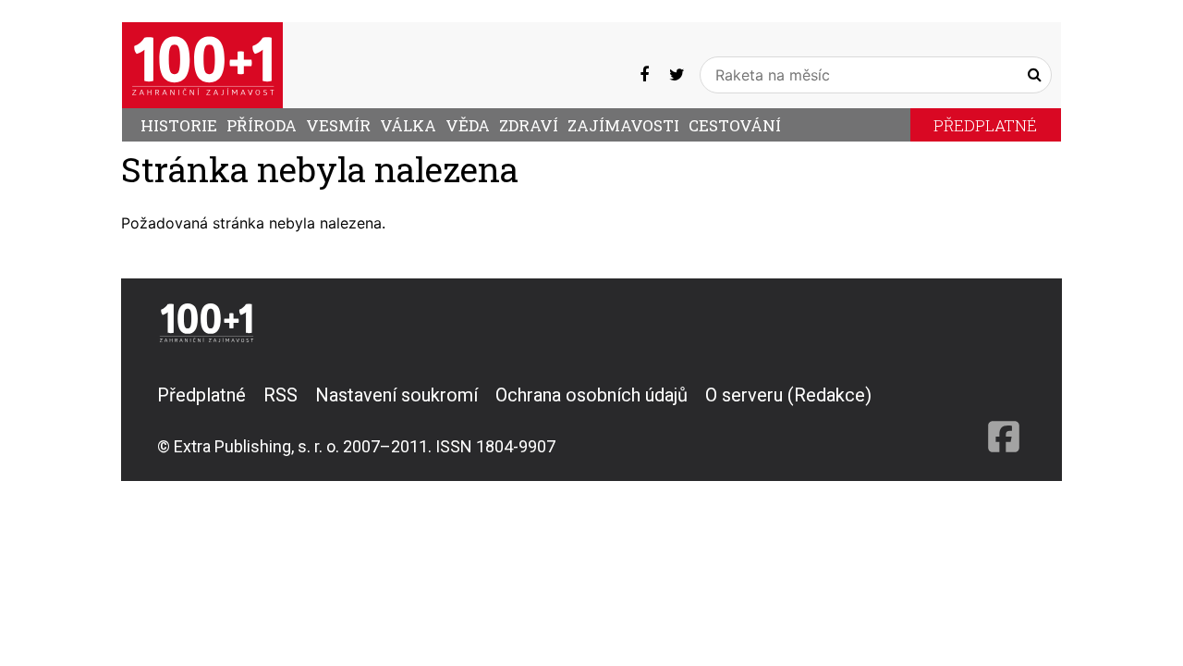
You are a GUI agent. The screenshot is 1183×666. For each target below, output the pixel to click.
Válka (408, 125)
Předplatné (985, 125)
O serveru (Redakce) (788, 395)
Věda (467, 125)
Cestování (735, 125)
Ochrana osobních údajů (591, 395)
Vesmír (338, 125)
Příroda (261, 125)
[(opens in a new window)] (644, 74)
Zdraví (528, 125)
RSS (280, 395)
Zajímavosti (623, 125)
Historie (178, 125)
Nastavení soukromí (396, 395)
